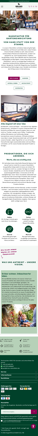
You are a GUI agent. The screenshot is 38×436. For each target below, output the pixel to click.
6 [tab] (24, 28)
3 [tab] (18, 28)
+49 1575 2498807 (8, 366)
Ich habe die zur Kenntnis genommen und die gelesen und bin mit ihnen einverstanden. (20, 421)
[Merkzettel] (31, 6)
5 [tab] (22, 28)
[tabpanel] (19, 21)
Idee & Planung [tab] (14, 78)
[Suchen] (29, 6)
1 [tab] (14, 28)
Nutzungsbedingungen (26, 418)
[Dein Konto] (33, 6)
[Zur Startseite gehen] (19, 5)
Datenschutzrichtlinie (9, 418)
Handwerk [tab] (25, 78)
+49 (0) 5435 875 (8, 364)
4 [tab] (20, 28)
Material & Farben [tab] (13, 83)
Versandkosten (5, 430)
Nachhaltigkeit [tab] (26, 83)
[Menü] (2, 6)
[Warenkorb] (36, 6)
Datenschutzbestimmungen (15, 420)
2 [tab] (16, 28)
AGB (36, 420)
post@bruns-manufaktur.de (11, 368)
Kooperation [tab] (19, 88)
